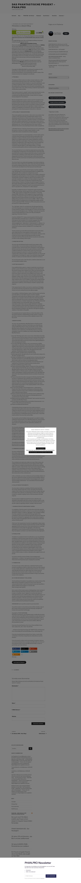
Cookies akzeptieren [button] (41, 448)
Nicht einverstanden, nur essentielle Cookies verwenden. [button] (40, 452)
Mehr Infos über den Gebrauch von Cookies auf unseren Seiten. (40, 450)
